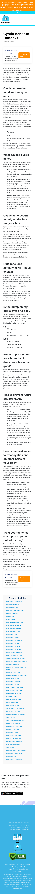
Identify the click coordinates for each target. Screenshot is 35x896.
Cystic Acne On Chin (12, 643)
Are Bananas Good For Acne (15, 708)
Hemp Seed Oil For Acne (14, 693)
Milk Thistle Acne (11, 696)
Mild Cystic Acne (11, 619)
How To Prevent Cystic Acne (15, 622)
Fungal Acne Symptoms (13, 628)
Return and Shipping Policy (18, 823)
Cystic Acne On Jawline (13, 681)
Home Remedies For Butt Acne (15, 714)
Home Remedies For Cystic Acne (16, 675)
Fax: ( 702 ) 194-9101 (17, 866)
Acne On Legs (10, 717)
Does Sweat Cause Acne (13, 738)
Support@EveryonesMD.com (17, 869)
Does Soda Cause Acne (13, 735)
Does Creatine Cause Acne (14, 687)
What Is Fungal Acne (12, 604)
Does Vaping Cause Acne (14, 690)
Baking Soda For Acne (13, 723)
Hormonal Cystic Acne (13, 672)
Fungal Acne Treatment (13, 625)
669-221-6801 (17, 871)
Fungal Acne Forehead (13, 744)
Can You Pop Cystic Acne (14, 726)
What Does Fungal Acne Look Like (17, 661)
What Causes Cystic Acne (14, 652)
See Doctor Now (23, 55)
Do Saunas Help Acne (13, 711)
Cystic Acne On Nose (12, 732)
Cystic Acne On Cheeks (13, 649)
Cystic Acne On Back (12, 684)
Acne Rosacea (10, 747)
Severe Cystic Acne (12, 613)
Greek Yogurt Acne (12, 702)
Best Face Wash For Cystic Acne (16, 750)
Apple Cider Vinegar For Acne (15, 658)
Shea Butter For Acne (13, 705)
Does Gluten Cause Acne (14, 655)
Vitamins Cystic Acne (12, 664)
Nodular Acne (10, 616)
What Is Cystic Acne (12, 607)
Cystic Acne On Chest (13, 646)
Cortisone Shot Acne (12, 729)
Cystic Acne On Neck (12, 637)
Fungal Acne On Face (13, 631)
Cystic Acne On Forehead (14, 640)
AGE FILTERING (13, 825)
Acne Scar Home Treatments (15, 720)
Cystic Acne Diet (11, 756)
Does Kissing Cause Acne (14, 601)
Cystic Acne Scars (11, 634)
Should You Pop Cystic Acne (15, 610)
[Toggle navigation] (32, 19)
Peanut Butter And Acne (13, 699)
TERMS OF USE (25, 825)
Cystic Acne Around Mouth (14, 753)
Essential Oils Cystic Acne (14, 741)
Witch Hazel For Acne (13, 678)
